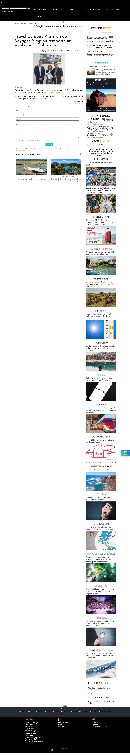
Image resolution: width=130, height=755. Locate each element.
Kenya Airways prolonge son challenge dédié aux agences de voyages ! (31, 180)
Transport (101, 405)
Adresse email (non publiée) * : (24, 115)
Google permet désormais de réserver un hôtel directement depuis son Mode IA (58, 26)
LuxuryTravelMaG (31, 732)
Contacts (38, 16)
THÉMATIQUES (59, 10)
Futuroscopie (101, 524)
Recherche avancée (8, 11)
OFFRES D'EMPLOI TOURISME (95, 124)
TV (86, 10)
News (89, 33)
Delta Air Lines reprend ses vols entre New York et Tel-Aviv (101, 50)
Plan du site (63, 723)
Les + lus (95, 33)
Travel (101, 618)
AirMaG (27, 721)
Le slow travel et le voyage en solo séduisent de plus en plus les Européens (100, 348)
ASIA (90, 694)
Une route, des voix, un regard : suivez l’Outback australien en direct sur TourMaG (101, 85)
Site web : (19, 119)
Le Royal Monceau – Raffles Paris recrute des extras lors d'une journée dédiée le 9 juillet (101, 624)
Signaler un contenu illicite (68, 721)
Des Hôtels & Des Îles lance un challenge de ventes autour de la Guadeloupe (66, 180)
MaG (101, 467)
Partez (101, 249)
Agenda (95, 725)
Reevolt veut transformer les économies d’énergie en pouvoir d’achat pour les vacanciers (98, 559)
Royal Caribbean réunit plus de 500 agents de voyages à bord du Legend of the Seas (100, 591)
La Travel (101, 437)
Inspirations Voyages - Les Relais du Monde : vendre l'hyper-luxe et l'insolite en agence (101, 152)
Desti (101, 311)
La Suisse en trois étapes (97, 66)
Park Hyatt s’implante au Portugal (100, 470)
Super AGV (23, 23)
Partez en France (31, 734)
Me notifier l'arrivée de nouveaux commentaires (31, 140)
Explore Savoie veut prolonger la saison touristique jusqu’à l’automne (100, 46)
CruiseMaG (29, 725)
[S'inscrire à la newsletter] (125, 453)
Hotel (101, 494)
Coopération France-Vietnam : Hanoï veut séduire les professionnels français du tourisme (101, 190)
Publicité (95, 723)
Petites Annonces (115, 10)
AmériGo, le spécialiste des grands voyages (98, 689)
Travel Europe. (55, 92)
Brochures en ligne (31, 723)
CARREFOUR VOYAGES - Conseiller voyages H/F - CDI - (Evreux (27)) (100, 135)
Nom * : (18, 110)
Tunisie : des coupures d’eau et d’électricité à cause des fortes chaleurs (98, 316)
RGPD (60, 725)
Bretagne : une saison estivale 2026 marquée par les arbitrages (100, 38)
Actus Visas (101, 279)
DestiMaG (28, 726)
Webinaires (101, 63)
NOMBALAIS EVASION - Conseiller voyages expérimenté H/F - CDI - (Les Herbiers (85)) (101, 120)
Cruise (101, 586)
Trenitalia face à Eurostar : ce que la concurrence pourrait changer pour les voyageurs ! (101, 410)
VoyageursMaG (30, 739)
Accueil (15, 23)
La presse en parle (99, 726)
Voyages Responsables (33, 741)
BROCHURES (99, 683)
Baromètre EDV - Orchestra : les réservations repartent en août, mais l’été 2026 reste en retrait (100, 222)
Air (101, 375)
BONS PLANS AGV (33, 23)
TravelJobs (28, 736)
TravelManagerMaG (32, 737)
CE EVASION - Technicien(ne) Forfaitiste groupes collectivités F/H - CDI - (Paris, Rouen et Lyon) (101, 128)
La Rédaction (53, 51)
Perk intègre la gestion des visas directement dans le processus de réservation (99, 656)
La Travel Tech (30, 730)
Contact (95, 721)
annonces (101, 116)
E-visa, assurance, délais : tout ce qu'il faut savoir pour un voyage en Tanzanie (100, 284)
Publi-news (101, 159)
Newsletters (75, 10)
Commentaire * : (20, 124)
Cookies (61, 726)
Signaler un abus (21, 150)
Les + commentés (106, 33)
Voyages (101, 554)
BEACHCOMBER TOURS (98, 698)
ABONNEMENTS (97, 10)
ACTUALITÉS (44, 10)
